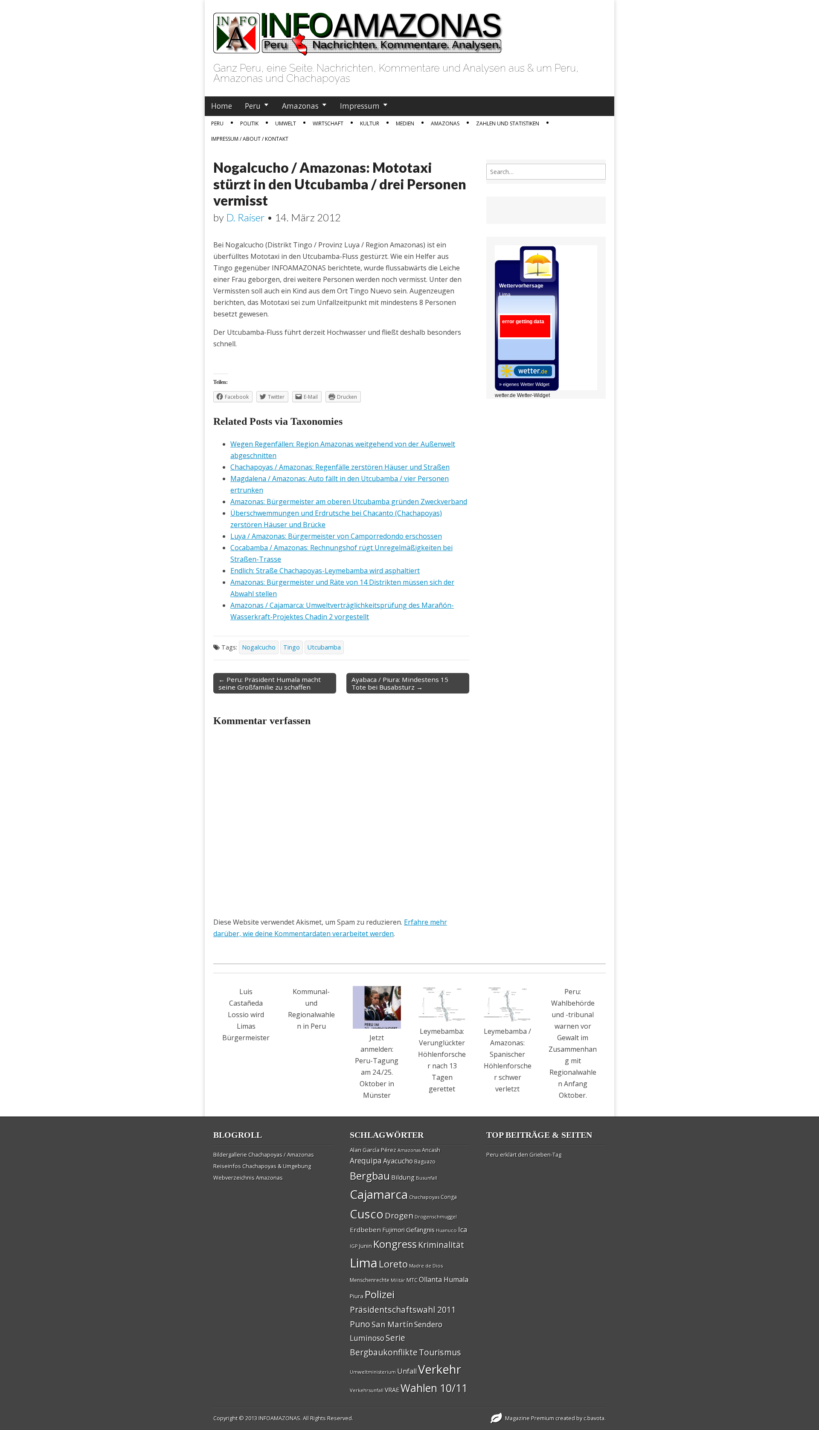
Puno (360, 1324)
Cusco (366, 1214)
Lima (364, 1262)
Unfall (407, 1371)
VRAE (392, 1390)
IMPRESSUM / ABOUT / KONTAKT (249, 138)
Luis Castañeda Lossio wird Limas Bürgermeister (246, 1014)
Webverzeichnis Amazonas (248, 1177)
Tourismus (440, 1352)
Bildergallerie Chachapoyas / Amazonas (263, 1154)
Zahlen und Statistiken (507, 123)
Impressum (360, 106)
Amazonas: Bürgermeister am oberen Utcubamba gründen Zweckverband (348, 501)
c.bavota (594, 1418)
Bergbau (370, 1176)
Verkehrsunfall (366, 1390)
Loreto (393, 1263)
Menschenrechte (369, 1280)
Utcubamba (324, 647)
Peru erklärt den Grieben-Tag (523, 1154)
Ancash (431, 1150)
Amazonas (300, 106)
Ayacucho (398, 1161)
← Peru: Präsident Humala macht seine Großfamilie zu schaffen (269, 683)
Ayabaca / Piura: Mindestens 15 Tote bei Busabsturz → (399, 683)
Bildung (403, 1177)
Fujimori (393, 1230)
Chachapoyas (424, 1197)
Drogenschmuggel (436, 1216)
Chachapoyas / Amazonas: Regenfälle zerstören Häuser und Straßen (340, 467)
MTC (412, 1280)
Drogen (399, 1215)
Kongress (395, 1244)
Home (221, 106)
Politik (249, 123)
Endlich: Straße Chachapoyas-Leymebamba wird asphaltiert (325, 570)
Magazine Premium (529, 1418)
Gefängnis (420, 1229)
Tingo (291, 647)
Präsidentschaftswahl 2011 (403, 1309)
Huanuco (446, 1230)
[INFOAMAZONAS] (358, 29)
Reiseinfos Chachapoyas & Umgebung (262, 1166)
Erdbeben (365, 1229)
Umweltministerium (373, 1372)
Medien (405, 123)
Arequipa (366, 1161)
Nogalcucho (259, 647)
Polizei (380, 1294)
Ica (462, 1229)
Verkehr (439, 1369)
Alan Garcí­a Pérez (373, 1150)
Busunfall (426, 1178)
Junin (365, 1246)
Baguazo (425, 1161)
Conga (449, 1197)
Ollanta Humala (443, 1279)
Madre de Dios (426, 1265)
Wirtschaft (328, 123)
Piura (356, 1296)
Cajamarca (379, 1194)
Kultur (369, 123)
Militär (398, 1280)
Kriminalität (441, 1244)
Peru (253, 106)
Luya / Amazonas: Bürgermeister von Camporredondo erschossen (336, 536)
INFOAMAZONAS (279, 1418)
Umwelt (285, 123)
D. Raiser (245, 217)
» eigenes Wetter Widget (524, 384)
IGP (354, 1246)
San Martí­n (392, 1324)
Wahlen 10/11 (434, 1388)
